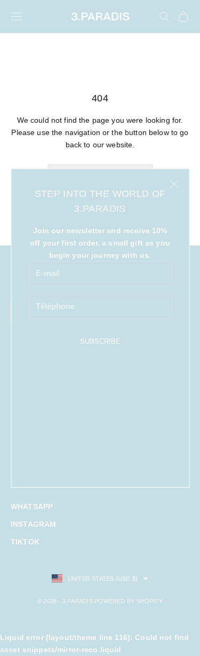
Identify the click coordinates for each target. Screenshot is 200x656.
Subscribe (100, 341)
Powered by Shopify (128, 601)
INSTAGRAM (33, 524)
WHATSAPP (32, 506)
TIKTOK (25, 542)
